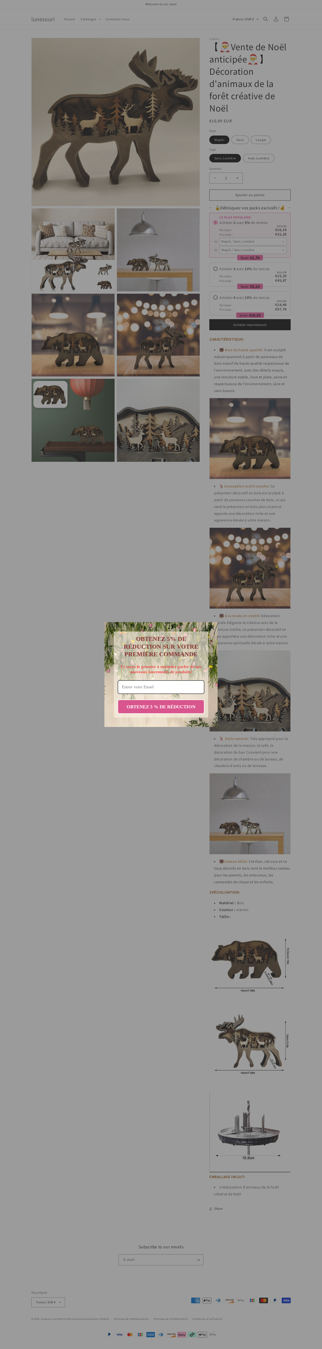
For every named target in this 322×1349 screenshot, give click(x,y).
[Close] (212, 627)
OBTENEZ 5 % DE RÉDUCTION (161, 706)
